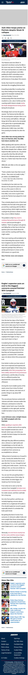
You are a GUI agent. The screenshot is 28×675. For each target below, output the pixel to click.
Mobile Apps (5, 644)
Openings (17, 638)
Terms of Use (5, 650)
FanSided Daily (18, 644)
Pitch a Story (5, 647)
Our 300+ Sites (18, 641)
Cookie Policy (18, 650)
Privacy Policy (18, 647)
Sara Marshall (7, 35)
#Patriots (7, 167)
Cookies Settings (19, 658)
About (3, 638)
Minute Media (10, 661)
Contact (3, 641)
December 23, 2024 (7, 181)
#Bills (3, 165)
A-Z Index (4, 658)
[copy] (11, 38)
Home (3, 272)
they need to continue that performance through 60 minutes (13, 220)
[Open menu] (2, 2)
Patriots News (9, 272)
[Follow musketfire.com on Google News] (24, 265)
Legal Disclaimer (6, 653)
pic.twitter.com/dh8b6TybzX (10, 176)
